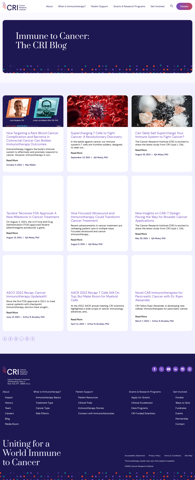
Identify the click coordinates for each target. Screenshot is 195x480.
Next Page (33, 339)
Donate (184, 6)
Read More (12, 160)
